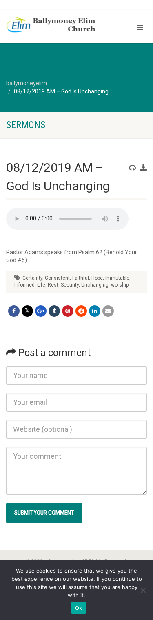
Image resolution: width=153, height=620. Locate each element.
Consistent (57, 278)
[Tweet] (27, 311)
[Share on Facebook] (14, 311)
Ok (78, 607)
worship (120, 285)
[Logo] (51, 25)
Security (70, 285)
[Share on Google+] (41, 311)
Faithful (80, 278)
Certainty (32, 278)
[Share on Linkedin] (94, 311)
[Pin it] (67, 311)
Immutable (117, 278)
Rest (53, 285)
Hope (97, 278)
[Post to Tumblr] (54, 311)
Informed (24, 285)
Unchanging (95, 285)
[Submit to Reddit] (81, 311)
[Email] (108, 311)
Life (41, 285)
